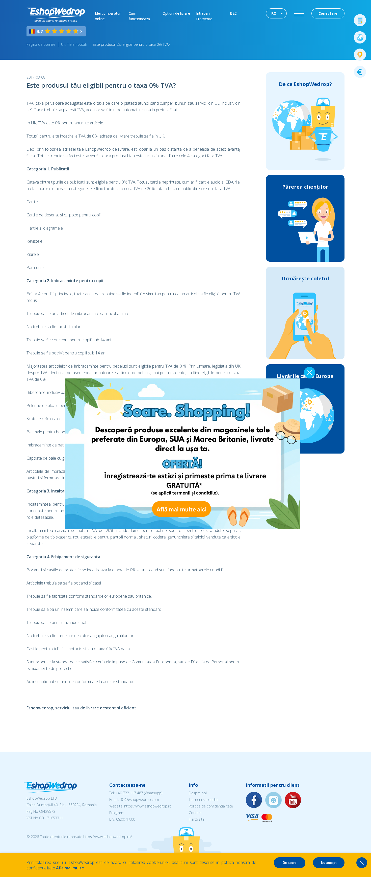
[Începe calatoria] (360, 37)
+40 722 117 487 (129, 793)
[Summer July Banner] (182, 527)
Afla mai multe (70, 868)
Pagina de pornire (40, 44)
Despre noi (198, 793)
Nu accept (328, 863)
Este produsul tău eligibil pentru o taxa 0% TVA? (131, 44)
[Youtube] (293, 800)
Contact (195, 812)
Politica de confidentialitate (211, 806)
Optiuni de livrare (176, 13)
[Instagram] (273, 800)
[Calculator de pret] (360, 20)
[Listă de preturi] (360, 72)
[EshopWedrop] (55, 15)
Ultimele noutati (74, 44)
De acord (290, 863)
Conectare (328, 13)
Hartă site (196, 819)
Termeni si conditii (203, 799)
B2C (233, 13)
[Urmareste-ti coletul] (360, 55)
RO (273, 13)
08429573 (47, 811)
